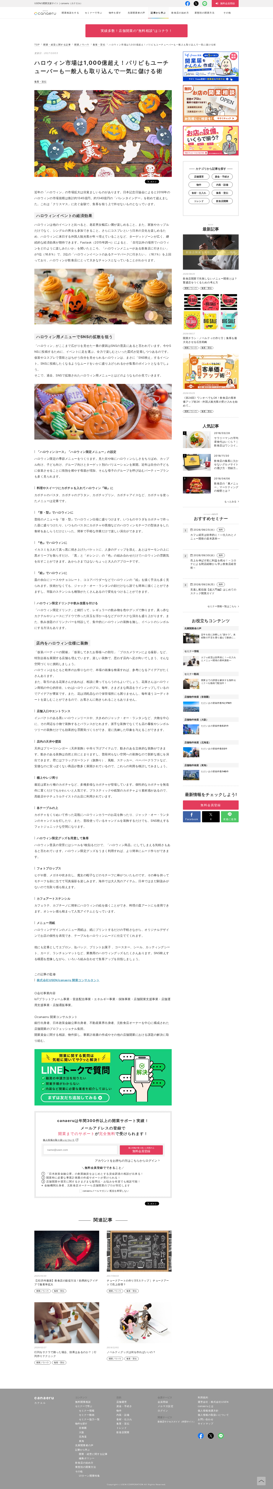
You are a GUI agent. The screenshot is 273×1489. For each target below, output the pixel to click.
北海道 (83, 1436)
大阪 (81, 1432)
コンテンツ (81, 1397)
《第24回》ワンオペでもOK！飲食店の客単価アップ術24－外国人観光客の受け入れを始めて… (210, 401)
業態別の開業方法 (85, 1466)
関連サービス (165, 1417)
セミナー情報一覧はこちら (221, 606)
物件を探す (81, 1423)
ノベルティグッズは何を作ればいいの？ (131, 1352)
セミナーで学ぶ (83, 1406)
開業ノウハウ (81, 44)
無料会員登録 (141, 1150)
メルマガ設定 (165, 1406)
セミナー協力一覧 (89, 1419)
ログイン (163, 1410)
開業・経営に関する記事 (57, 44)
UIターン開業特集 (89, 1475)
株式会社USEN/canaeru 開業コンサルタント (68, 980)
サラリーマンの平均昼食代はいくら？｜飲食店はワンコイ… (226, 441)
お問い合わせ (205, 1419)
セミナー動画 (87, 1414)
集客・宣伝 (99, 44)
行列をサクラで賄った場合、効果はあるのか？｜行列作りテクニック (65, 1354)
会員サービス (165, 1397)
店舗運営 (199, 176)
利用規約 (203, 1397)
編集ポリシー (87, 1458)
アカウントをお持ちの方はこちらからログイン (126, 1160)
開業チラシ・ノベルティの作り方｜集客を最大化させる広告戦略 (210, 339)
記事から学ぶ (82, 1449)
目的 (118, 1397)
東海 (81, 1440)
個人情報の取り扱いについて (59, 1139)
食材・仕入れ (199, 192)
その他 (78, 1471)
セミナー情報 (87, 1410)
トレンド (199, 201)
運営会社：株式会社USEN (213, 1401)
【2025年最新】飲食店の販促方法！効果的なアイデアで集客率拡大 (66, 1282)
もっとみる (230, 501)
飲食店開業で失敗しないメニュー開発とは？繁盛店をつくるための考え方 (210, 280)
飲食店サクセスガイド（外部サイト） (177, 1421)
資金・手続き (222, 176)
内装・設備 (222, 184)
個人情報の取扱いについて (213, 1414)
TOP (37, 44)
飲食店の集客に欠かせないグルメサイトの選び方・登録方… (226, 464)
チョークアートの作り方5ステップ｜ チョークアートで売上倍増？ (138, 1282)
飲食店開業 (222, 201)
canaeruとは (206, 1406)
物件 (198, 184)
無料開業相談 (83, 1401)
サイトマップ (205, 1423)
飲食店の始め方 (84, 1462)
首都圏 (83, 1427)
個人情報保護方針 (208, 1410)
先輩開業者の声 (84, 1445)
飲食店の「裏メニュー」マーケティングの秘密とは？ (226, 487)
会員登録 (163, 1401)
